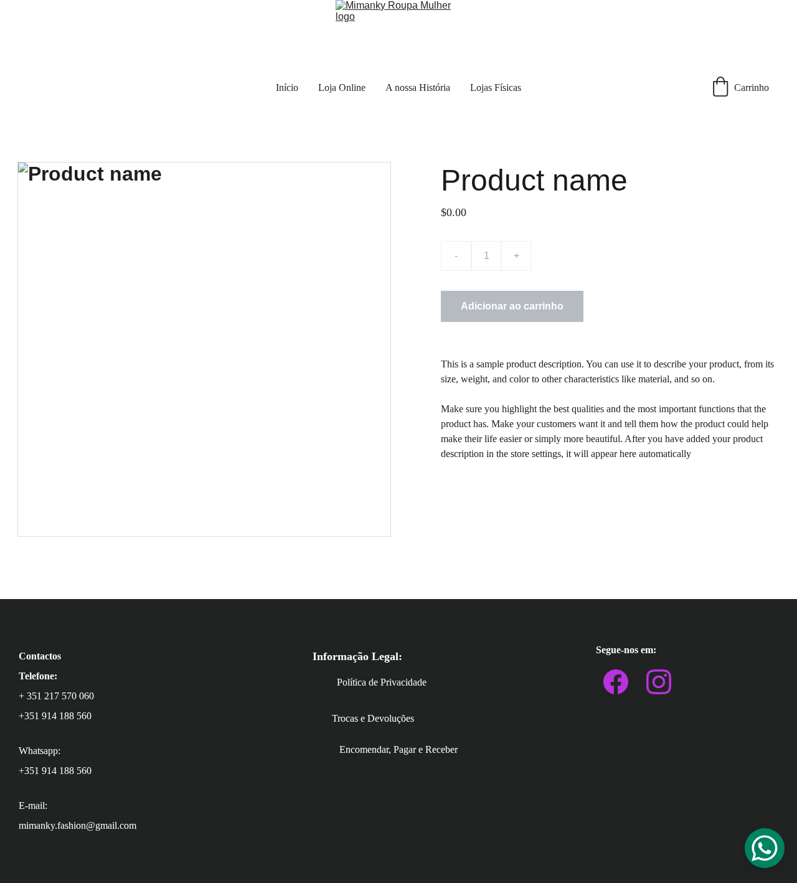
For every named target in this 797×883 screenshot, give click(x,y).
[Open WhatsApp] (765, 848)
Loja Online (341, 87)
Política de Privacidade (382, 682)
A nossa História (417, 87)
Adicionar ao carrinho (512, 306)
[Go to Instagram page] (658, 681)
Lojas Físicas (495, 87)
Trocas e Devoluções (373, 718)
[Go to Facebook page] (615, 681)
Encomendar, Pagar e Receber (398, 749)
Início (287, 87)
